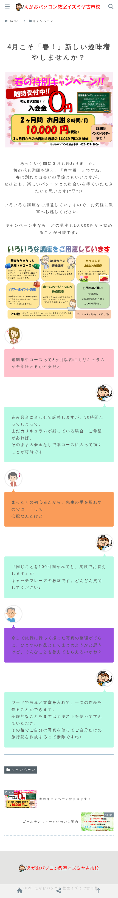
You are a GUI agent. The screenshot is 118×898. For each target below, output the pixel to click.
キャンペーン (23, 770)
